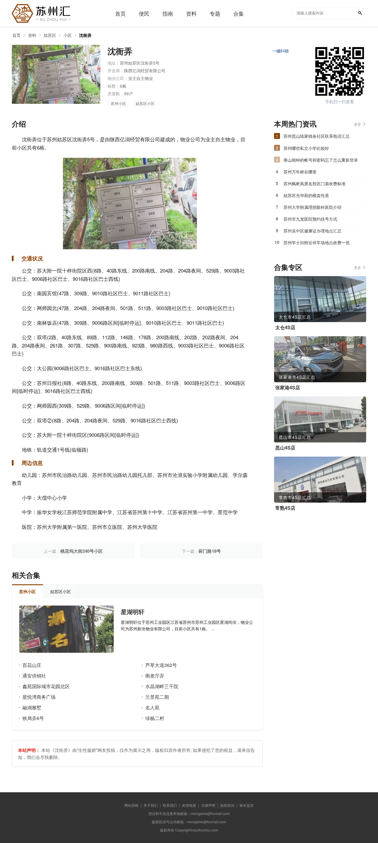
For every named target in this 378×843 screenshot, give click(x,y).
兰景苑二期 (157, 696)
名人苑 (152, 707)
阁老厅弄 (154, 675)
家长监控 (246, 805)
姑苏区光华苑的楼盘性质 (306, 195)
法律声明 (208, 805)
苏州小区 (118, 103)
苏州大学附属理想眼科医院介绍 (312, 207)
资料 (32, 35)
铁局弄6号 (33, 718)
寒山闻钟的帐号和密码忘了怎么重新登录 (321, 160)
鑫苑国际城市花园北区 (46, 686)
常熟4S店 (285, 508)
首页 (16, 35)
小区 (67, 35)
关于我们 (151, 805)
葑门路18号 (209, 551)
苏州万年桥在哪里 (300, 172)
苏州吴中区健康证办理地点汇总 (312, 231)
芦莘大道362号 (161, 665)
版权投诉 (227, 805)
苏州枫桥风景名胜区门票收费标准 (315, 183)
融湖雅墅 (31, 707)
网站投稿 (131, 805)
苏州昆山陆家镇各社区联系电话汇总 (317, 136)
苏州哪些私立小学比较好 (306, 148)
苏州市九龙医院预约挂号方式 (310, 219)
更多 (357, 124)
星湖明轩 (132, 612)
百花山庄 (31, 665)
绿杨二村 (154, 718)
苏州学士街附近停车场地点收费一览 (317, 242)
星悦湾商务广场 (39, 696)
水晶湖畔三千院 (161, 686)
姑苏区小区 (145, 103)
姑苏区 (50, 35)
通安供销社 (34, 675)
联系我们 (170, 805)
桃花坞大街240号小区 (81, 551)
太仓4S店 (285, 327)
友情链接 (189, 805)
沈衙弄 (85, 35)
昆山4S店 (285, 448)
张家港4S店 (287, 388)
